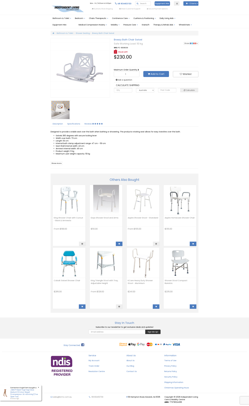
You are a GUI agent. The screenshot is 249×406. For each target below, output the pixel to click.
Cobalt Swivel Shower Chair (67, 280)
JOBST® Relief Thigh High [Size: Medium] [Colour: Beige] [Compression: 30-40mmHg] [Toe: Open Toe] (24, 393)
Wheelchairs (185, 24)
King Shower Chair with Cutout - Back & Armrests (68, 219)
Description (58, 123)
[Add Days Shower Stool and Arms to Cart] (119, 244)
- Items (192, 3)
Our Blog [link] (130, 366)
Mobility (114, 24)
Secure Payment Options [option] (158, 9)
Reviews (88, 123)
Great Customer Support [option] (130, 9)
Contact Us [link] (131, 371)
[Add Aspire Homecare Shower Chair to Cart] (193, 244)
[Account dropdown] (176, 3)
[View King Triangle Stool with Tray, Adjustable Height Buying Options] (119, 306)
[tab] (58, 124)
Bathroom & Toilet (61, 18)
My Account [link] (94, 360)
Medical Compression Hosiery (92, 24)
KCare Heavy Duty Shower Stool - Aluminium (140, 282)
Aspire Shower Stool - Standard (143, 217)
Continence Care (120, 18)
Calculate (190, 90)
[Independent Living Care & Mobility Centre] (67, 9)
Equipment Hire (162, 3)
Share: (187, 43)
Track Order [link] (94, 366)
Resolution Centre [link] (97, 371)
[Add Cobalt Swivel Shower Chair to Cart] (82, 306)
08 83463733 (124, 3)
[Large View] (64, 110)
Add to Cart (157, 74)
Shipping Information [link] (173, 382)
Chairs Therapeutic (98, 18)
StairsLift (145, 24)
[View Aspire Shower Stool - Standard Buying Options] (156, 244)
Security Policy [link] (170, 377)
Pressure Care (130, 24)
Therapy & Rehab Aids (163, 24)
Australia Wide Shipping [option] (103, 9)
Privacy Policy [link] (170, 366)
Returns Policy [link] (170, 371)
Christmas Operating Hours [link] (176, 387)
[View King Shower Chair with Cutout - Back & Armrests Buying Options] (82, 244)
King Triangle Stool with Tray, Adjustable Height (104, 282)
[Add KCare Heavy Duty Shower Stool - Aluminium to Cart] (156, 306)
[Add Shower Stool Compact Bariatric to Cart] (193, 306)
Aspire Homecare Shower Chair (180, 217)
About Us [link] (130, 360)
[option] (185, 9)
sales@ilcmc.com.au (62, 397)
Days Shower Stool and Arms (104, 217)
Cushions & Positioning (143, 18)
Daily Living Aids (167, 18)
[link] (82, 344)
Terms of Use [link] (170, 360)
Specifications (73, 123)
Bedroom (79, 18)
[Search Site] (137, 3)
